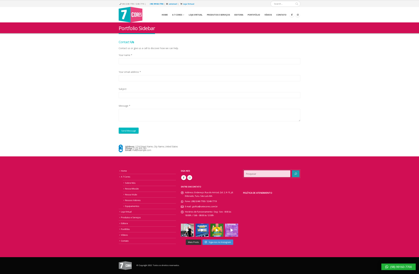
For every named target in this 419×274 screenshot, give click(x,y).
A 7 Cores (125, 176)
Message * (124, 105)
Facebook (183, 177)
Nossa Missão (132, 188)
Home (165, 14)
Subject (123, 88)
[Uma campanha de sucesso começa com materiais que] (216, 230)
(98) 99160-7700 (156, 4)
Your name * (125, 55)
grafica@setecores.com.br (205, 206)
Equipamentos (132, 206)
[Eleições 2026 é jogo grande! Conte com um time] (202, 230)
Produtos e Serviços (218, 14)
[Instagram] (297, 14)
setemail (173, 4)
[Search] (297, 4)
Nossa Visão (131, 194)
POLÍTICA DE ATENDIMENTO (257, 192)
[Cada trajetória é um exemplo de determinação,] (231, 230)
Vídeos (268, 14)
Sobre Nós (130, 183)
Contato (281, 14)
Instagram (189, 177)
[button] (398, 267)
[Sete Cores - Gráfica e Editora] (130, 14)
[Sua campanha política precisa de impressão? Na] (187, 230)
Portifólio (254, 14)
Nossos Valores (133, 200)
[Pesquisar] (296, 173)
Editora (238, 14)
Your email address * (130, 71)
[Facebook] (291, 14)
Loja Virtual (188, 4)
